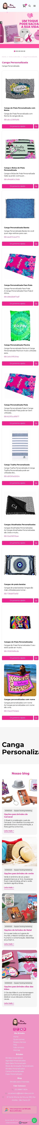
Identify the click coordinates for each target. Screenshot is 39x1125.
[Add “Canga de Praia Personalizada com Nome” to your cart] (36, 126)
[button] (29, 5)
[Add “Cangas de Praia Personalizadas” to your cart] (36, 658)
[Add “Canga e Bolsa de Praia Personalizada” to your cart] (36, 186)
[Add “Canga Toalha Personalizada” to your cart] (36, 483)
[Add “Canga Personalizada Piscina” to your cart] (36, 363)
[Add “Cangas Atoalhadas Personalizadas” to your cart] (36, 543)
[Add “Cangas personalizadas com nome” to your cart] (36, 718)
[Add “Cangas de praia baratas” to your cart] (36, 600)
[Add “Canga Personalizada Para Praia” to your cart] (36, 304)
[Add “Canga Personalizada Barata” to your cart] (36, 244)
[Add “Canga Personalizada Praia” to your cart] (36, 423)
